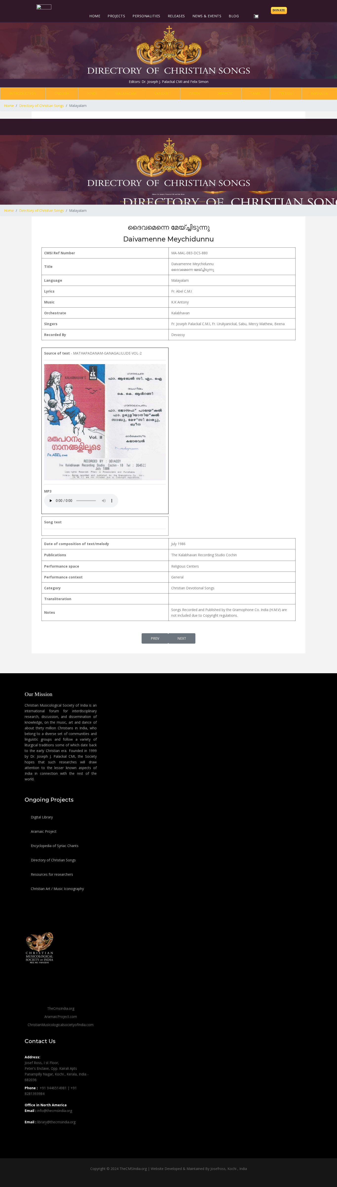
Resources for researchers (51, 874)
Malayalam (125, 93)
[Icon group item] (29, 1132)
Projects (116, 16)
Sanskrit (163, 93)
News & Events (207, 16)
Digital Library (41, 817)
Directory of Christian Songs (53, 860)
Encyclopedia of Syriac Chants (54, 845)
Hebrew (225, 93)
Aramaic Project (43, 831)
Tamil (255, 93)
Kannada (319, 93)
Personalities (146, 16)
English (62, 93)
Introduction (22, 93)
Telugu (286, 93)
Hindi (92, 93)
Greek (194, 93)
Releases (176, 16)
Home (94, 16)
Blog (234, 16)
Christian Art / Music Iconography (57, 888)
